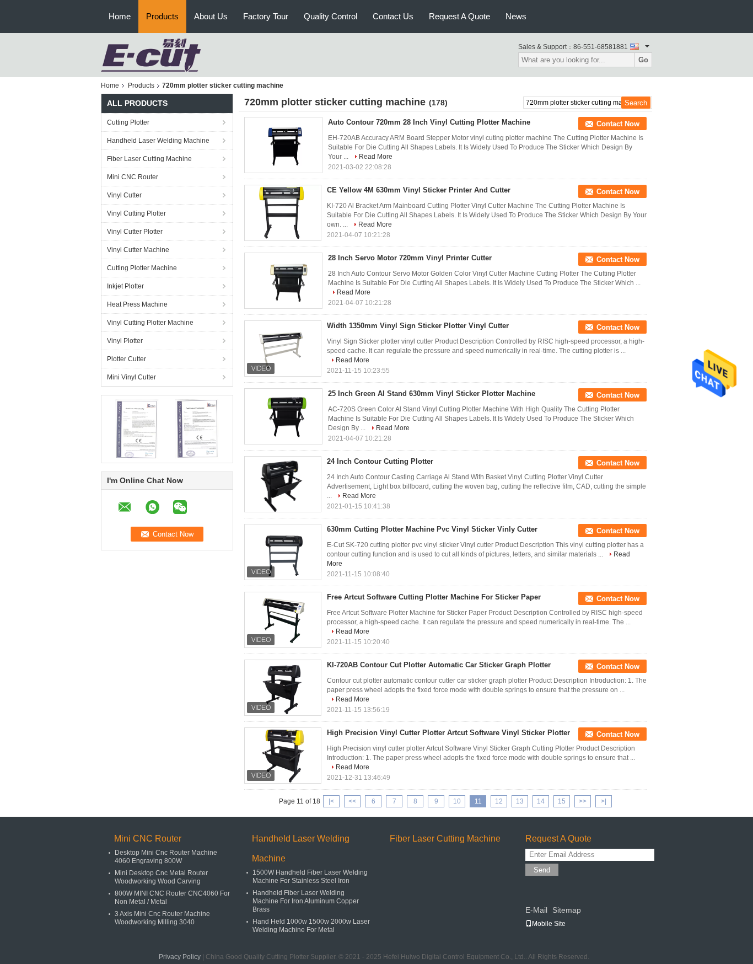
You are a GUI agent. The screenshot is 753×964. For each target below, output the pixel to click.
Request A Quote (459, 16)
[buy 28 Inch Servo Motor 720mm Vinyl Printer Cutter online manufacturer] (283, 281)
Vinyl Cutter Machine (138, 250)
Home (120, 16)
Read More (375, 156)
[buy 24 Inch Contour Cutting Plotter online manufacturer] (282, 484)
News (515, 16)
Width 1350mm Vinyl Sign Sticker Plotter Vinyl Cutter (418, 326)
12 (499, 801)
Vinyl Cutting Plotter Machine (150, 322)
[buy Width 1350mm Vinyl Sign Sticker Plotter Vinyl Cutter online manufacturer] (282, 348)
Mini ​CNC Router (132, 177)
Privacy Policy (180, 957)
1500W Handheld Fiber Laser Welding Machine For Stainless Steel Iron (310, 877)
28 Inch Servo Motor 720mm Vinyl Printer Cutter (410, 258)
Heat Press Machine (137, 304)
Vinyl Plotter (125, 341)
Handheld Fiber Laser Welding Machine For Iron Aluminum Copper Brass (305, 901)
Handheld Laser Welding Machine (158, 140)
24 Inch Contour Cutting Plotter (380, 461)
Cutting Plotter (128, 122)
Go (643, 60)
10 (457, 801)
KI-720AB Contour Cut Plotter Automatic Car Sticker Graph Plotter (439, 665)
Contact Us (393, 16)
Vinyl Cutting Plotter (136, 213)
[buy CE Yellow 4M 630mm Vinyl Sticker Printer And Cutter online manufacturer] (282, 213)
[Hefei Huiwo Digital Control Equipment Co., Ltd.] (151, 54)
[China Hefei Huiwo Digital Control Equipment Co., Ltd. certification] (137, 428)
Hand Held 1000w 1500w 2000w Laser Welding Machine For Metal (311, 926)
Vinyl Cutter (124, 195)
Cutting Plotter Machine (142, 268)
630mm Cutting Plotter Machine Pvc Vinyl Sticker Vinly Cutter (432, 529)
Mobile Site (549, 924)
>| (603, 801)
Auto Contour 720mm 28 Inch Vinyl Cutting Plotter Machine (429, 122)
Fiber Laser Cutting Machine (149, 159)
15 (562, 801)
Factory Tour (265, 16)
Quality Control (330, 16)
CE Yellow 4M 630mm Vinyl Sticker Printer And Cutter (418, 190)
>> (583, 801)
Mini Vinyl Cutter (131, 377)
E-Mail (536, 910)
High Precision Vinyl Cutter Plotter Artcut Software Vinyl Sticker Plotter (448, 733)
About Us (211, 16)
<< (352, 801)
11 (478, 801)
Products (162, 16)
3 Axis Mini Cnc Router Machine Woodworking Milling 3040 (162, 918)
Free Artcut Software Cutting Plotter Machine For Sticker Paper (434, 597)
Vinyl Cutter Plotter (135, 231)
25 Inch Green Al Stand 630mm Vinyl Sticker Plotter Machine (431, 393)
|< (331, 801)
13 (520, 801)
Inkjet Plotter (125, 286)
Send (542, 870)
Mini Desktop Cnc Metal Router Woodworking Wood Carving (161, 877)
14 (541, 801)
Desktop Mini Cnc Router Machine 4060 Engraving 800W (166, 857)
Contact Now (617, 124)
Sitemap (566, 910)
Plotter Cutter (126, 359)
